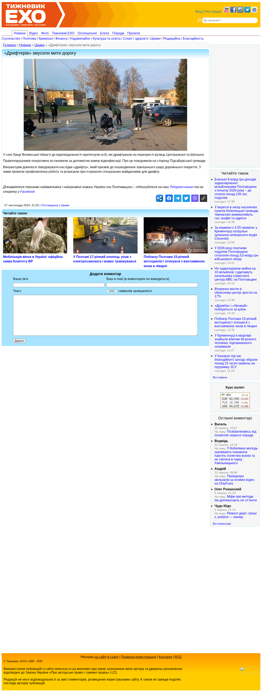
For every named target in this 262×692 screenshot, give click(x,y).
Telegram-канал (181, 187)
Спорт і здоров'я (135, 38)
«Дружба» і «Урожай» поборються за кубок (231, 307)
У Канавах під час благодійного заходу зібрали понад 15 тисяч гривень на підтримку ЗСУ (236, 361)
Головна (9, 45)
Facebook (27, 191)
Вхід (199, 11)
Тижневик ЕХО (63, 33)
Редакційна (171, 38)
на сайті (101, 657)
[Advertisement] (235, 106)
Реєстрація (213, 11)
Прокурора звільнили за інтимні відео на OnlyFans (234, 479)
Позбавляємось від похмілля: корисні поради (235, 433)
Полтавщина (49, 205)
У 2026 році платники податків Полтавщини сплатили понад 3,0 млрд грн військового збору (236, 253)
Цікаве (155, 38)
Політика (29, 38)
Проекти (133, 33)
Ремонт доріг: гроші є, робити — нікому (236, 515)
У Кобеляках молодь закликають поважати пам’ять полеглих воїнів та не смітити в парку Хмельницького (236, 456)
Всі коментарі (222, 523)
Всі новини (220, 377)
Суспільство (11, 38)
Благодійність (193, 38)
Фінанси (61, 38)
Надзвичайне (80, 38)
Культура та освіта (107, 38)
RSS (178, 657)
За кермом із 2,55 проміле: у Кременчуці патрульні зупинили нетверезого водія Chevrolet (236, 233)
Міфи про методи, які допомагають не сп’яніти (236, 498)
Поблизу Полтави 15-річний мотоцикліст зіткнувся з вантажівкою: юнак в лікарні (175, 261)
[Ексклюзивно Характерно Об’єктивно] (26, 14)
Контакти (165, 657)
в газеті (113, 657)
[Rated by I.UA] (249, 672)
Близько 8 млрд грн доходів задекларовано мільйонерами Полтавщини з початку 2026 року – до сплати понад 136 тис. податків (235, 188)
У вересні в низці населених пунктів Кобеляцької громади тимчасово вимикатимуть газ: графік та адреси (236, 212)
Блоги (104, 33)
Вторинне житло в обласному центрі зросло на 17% (236, 292)
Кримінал (46, 38)
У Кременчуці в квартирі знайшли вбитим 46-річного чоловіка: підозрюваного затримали (235, 341)
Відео (33, 33)
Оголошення (87, 33)
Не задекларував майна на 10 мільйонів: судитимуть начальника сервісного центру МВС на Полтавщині (236, 274)
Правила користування (138, 657)
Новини (20, 33)
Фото (45, 33)
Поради (118, 33)
